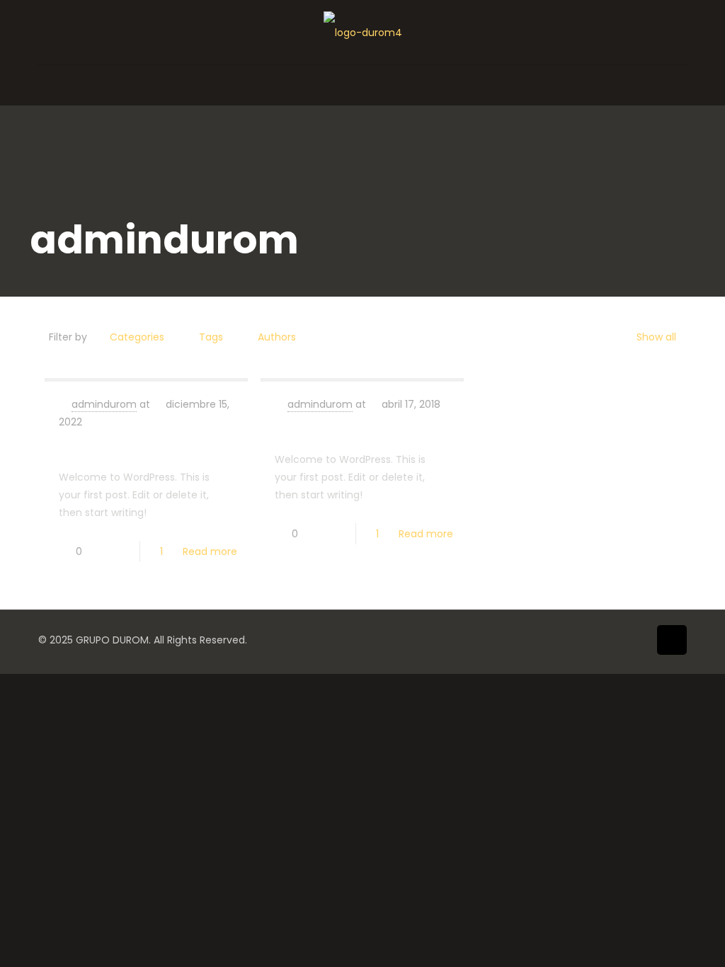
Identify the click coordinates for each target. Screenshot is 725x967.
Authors (277, 337)
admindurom (104, 404)
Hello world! (101, 447)
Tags (211, 337)
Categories (137, 337)
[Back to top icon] (672, 640)
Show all (656, 337)
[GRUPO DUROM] (363, 32)
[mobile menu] (50, 85)
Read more (210, 551)
